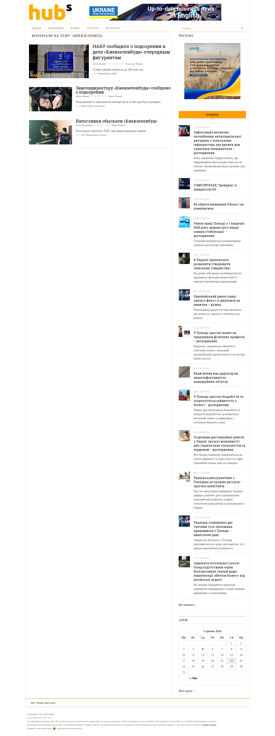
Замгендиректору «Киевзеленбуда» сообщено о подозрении (123, 90)
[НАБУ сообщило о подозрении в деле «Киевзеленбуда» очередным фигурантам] (59, 61)
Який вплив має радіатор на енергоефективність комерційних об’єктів (216, 377)
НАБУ (114, 73)
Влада (37, 28)
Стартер (93, 28)
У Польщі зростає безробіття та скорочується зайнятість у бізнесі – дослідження (218, 401)
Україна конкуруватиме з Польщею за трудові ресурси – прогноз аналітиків (218, 482)
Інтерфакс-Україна (209, 724)
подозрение (99, 105)
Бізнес (75, 28)
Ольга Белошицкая (84, 125)
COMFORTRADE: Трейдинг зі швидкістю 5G (215, 187)
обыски (103, 134)
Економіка (56, 28)
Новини (139, 63)
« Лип (193, 678)
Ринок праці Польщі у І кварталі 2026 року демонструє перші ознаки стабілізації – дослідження (219, 229)
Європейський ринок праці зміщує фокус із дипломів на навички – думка (217, 300)
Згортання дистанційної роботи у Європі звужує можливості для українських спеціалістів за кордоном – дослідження (219, 443)
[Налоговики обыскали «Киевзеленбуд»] (50, 132)
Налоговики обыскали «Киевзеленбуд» (116, 121)
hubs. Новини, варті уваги (50, 12)
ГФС (83, 134)
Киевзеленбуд (104, 73)
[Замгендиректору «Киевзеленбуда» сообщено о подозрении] (50, 99)
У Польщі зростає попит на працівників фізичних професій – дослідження (219, 337)
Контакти (113, 28)
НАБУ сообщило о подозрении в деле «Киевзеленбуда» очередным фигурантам (131, 51)
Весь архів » (186, 691)
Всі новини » (187, 605)
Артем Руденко (99, 63)
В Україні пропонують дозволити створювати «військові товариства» (212, 264)
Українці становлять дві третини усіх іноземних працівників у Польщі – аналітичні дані (213, 528)
